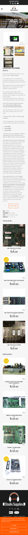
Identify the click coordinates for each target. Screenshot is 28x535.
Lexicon (7, 215)
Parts (10, 213)
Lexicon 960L (12, 215)
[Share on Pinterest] (14, 217)
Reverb (16, 215)
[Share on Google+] (12, 217)
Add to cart (13, 205)
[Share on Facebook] (8, 217)
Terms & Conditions (19, 516)
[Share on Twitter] (10, 217)
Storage (13, 213)
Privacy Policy (7, 516)
